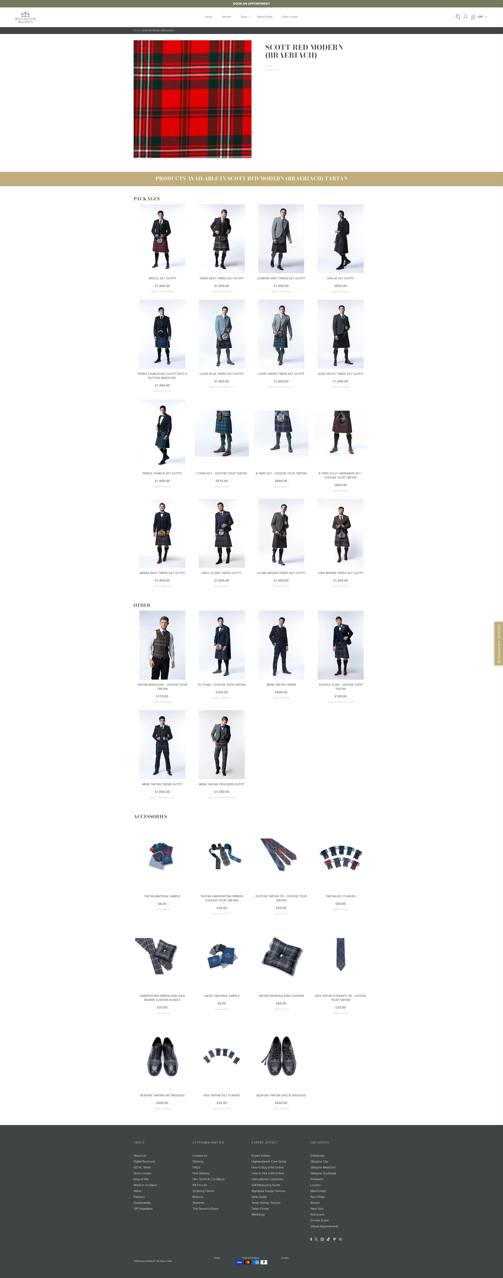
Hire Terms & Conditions (209, 1179)
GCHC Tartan (142, 1167)
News (137, 1191)
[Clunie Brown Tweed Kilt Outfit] (281, 533)
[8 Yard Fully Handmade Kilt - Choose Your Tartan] (341, 433)
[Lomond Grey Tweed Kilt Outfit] (281, 238)
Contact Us (200, 1156)
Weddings (258, 1215)
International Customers (267, 1179)
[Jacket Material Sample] (222, 956)
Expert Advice (261, 1156)
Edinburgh (317, 1156)
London (315, 1185)
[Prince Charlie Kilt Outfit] (162, 433)
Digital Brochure (144, 1161)
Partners (139, 1197)
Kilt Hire (226, 16)
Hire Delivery (201, 1173)
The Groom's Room (206, 1209)
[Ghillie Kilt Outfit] (341, 238)
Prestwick (316, 1179)
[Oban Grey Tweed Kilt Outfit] (222, 238)
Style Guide (259, 1197)
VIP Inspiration (143, 1209)
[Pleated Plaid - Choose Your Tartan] (341, 645)
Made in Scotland (145, 1185)
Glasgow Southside (323, 1173)
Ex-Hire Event (319, 1220)
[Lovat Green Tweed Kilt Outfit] (281, 334)
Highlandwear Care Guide (269, 1161)
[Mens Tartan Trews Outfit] (162, 744)
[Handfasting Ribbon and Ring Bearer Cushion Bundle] (162, 956)
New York (316, 1209)
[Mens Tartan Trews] (281, 645)
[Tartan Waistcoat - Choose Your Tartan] (162, 645)
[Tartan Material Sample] (162, 856)
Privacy (217, 1258)
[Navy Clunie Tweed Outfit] (222, 533)
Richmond (317, 1215)
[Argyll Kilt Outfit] (162, 238)
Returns (198, 1197)
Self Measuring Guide (266, 1185)
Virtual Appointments (324, 1226)
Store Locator (290, 16)
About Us (140, 1156)
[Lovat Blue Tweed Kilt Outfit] (222, 334)
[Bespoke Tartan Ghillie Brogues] (281, 1055)
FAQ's (196, 1167)
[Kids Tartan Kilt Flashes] (222, 1055)
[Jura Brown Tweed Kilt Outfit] (341, 533)
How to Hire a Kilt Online (268, 1173)
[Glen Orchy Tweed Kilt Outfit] (341, 334)
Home (208, 16)
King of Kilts (141, 1179)
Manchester (318, 1191)
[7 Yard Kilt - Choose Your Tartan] (222, 433)
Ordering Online (203, 1191)
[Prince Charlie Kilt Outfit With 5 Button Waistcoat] (162, 334)
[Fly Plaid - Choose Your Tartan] (222, 645)
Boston (315, 1203)
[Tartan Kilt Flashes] (341, 856)
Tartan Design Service (266, 1203)
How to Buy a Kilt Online (268, 1167)
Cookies (285, 1258)
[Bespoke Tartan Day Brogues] (162, 1055)
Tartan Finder (265, 16)
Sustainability (142, 1203)
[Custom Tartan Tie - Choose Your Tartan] (281, 856)
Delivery (198, 1161)
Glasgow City (319, 1161)
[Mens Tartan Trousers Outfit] (222, 744)
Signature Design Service (268, 1191)
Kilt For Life (200, 1185)
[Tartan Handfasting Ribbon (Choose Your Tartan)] (222, 856)
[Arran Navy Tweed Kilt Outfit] (162, 533)
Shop (244, 16)
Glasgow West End (322, 1167)
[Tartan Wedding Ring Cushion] (281, 956)
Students (198, 1203)
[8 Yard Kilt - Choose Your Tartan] (281, 433)
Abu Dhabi (317, 1197)
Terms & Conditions (251, 1258)
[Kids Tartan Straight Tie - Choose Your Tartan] (341, 956)
